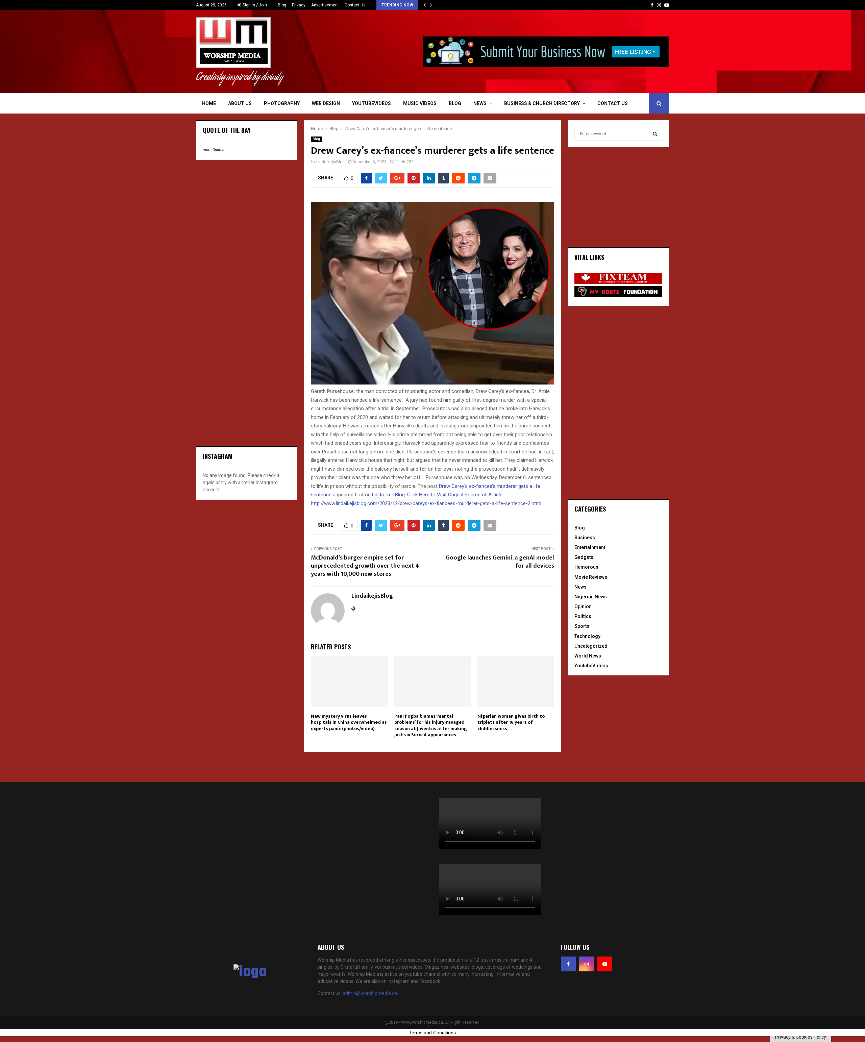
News (480, 103)
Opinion (583, 606)
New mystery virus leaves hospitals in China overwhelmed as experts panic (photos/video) (349, 722)
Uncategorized (591, 646)
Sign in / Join (254, 5)
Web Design (326, 103)
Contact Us (355, 5)
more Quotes (213, 150)
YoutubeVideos (371, 103)
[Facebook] (568, 964)
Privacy (298, 5)
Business (584, 537)
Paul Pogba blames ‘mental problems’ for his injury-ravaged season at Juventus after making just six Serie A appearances (430, 725)
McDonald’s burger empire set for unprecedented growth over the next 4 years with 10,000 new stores (365, 566)
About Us (240, 103)
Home (209, 103)
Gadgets (583, 557)
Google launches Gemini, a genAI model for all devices (500, 562)
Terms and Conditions (432, 1032)
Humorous (586, 567)
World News (587, 656)
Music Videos (420, 103)
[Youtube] (604, 964)
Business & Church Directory (542, 103)
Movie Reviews (590, 577)
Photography (282, 103)
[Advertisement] (246, 209)
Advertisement (325, 5)
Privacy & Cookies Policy (800, 1037)
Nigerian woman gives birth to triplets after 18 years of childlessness (511, 722)
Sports (581, 626)
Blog (282, 5)
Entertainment (589, 547)
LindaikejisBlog (330, 161)
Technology (587, 636)
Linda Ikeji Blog (388, 495)
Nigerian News (590, 596)
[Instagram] (586, 964)
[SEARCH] (655, 134)
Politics (582, 616)
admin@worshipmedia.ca (370, 993)
